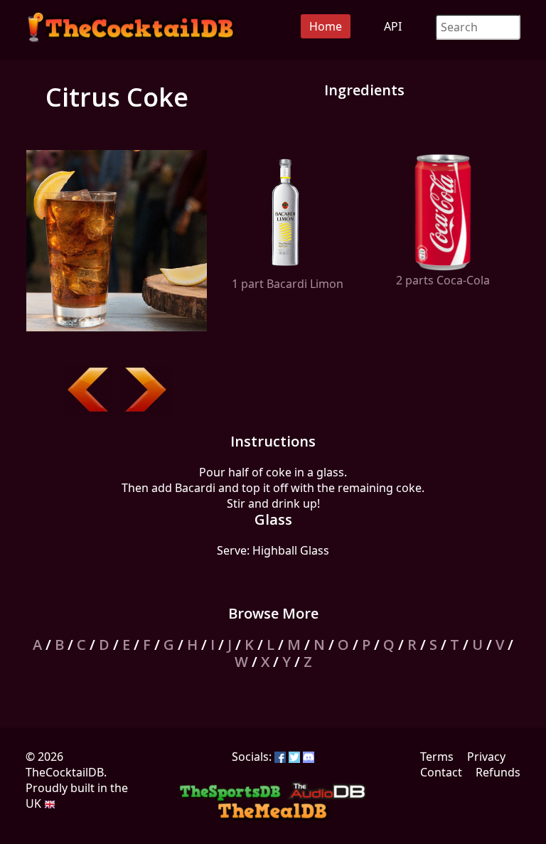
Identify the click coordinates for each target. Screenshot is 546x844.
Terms (437, 756)
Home (325, 26)
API (393, 26)
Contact (441, 772)
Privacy (486, 756)
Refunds (498, 772)
